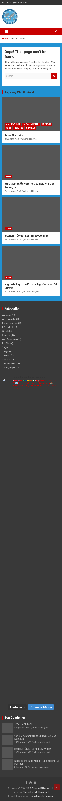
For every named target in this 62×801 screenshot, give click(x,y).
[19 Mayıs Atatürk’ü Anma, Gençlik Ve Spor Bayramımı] (31, 595)
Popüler (6, 343)
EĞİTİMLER (46, 124)
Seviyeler (6, 351)
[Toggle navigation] (6, 31)
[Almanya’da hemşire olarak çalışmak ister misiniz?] (31, 490)
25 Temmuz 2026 (13, 191)
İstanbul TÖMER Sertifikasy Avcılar (26, 235)
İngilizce (18, 128)
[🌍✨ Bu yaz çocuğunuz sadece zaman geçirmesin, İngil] (31, 547)
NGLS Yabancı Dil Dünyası (38, 788)
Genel (8, 128)
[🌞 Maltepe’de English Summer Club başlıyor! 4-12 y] (31, 507)
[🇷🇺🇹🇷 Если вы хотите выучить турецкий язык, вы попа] (31, 666)
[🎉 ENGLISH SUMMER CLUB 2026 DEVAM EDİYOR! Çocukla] (31, 438)
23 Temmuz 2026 (13, 239)
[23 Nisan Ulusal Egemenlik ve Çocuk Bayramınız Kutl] (31, 647)
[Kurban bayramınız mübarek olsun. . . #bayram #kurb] (31, 584)
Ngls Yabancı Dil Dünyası (35, 792)
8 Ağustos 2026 (12, 139)
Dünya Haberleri (30, 124)
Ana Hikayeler (12, 124)
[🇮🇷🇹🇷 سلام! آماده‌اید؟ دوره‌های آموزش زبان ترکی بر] (31, 692)
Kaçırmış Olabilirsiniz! (19, 92)
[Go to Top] (57, 787)
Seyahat (6, 355)
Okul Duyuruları (9, 339)
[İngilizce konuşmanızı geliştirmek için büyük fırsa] (31, 396)
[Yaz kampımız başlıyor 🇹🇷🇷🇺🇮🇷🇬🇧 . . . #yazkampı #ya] (31, 576)
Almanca (6, 315)
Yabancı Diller (8, 363)
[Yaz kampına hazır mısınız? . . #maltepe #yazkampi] (31, 622)
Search (54, 76)
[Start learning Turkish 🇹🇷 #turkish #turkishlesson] (31, 606)
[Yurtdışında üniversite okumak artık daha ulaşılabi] (31, 412)
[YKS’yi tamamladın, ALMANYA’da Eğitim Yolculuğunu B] (31, 465)
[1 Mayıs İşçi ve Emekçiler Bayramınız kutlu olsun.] (31, 631)
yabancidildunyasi (29, 139)
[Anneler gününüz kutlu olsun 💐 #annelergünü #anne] (31, 614)
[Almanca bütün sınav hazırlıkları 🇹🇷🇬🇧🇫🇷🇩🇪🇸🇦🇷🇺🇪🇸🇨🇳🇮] (31, 478)
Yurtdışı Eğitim (9, 367)
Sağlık (5, 347)
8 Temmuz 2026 (12, 292)
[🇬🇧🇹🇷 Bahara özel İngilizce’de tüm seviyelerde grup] (31, 678)
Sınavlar (30, 128)
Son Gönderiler (14, 717)
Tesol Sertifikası (15, 135)
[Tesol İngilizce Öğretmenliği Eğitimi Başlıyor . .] (31, 404)
